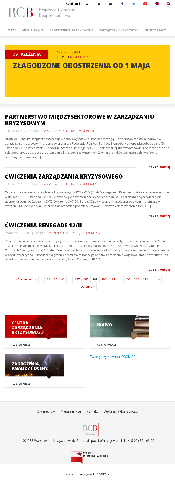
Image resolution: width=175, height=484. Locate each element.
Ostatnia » (88, 286)
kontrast (73, 3)
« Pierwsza (23, 279)
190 (103, 279)
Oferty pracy (155, 30)
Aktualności (32, 30)
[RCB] (90, 429)
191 (112, 279)
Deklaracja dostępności (120, 411)
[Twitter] (133, 3)
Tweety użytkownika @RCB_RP (113, 356)
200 (127, 279)
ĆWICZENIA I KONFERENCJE (59, 131)
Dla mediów (46, 411)
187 (77, 279)
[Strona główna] (90, 12)
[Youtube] (145, 3)
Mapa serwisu (70, 411)
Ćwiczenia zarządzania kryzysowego (64, 176)
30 (62, 279)
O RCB (12, 30)
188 (86, 279)
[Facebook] (122, 3)
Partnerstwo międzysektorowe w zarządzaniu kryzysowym (79, 120)
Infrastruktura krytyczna (71, 30)
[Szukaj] (168, 3)
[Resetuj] (98, 3)
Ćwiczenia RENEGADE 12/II (43, 225)
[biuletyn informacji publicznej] (90, 457)
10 (48, 279)
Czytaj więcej (159, 167)
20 (55, 279)
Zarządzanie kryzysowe (119, 30)
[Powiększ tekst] (110, 3)
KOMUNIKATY (79, 57)
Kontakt (92, 411)
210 (136, 279)
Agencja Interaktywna (79, 474)
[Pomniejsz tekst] (87, 3)
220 (145, 279)
